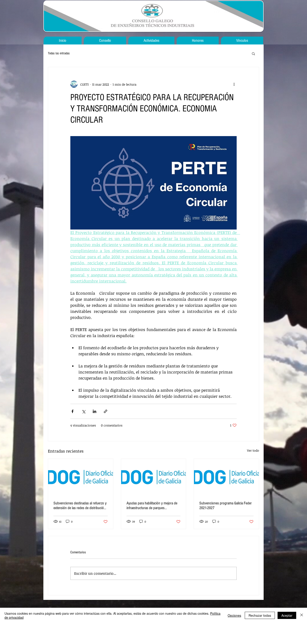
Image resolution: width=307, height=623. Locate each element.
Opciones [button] (234, 615)
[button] (253, 53)
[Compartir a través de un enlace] (105, 411)
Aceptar (286, 615)
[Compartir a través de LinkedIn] (94, 411)
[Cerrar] (301, 615)
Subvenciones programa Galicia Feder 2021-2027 (225, 505)
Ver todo (253, 450)
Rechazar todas (260, 615)
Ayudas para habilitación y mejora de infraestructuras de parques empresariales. (152, 505)
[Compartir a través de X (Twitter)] (83, 411)
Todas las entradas (59, 53)
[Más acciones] (234, 84)
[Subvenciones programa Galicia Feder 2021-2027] (226, 477)
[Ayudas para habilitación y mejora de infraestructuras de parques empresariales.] (153, 477)
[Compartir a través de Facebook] (72, 411)
